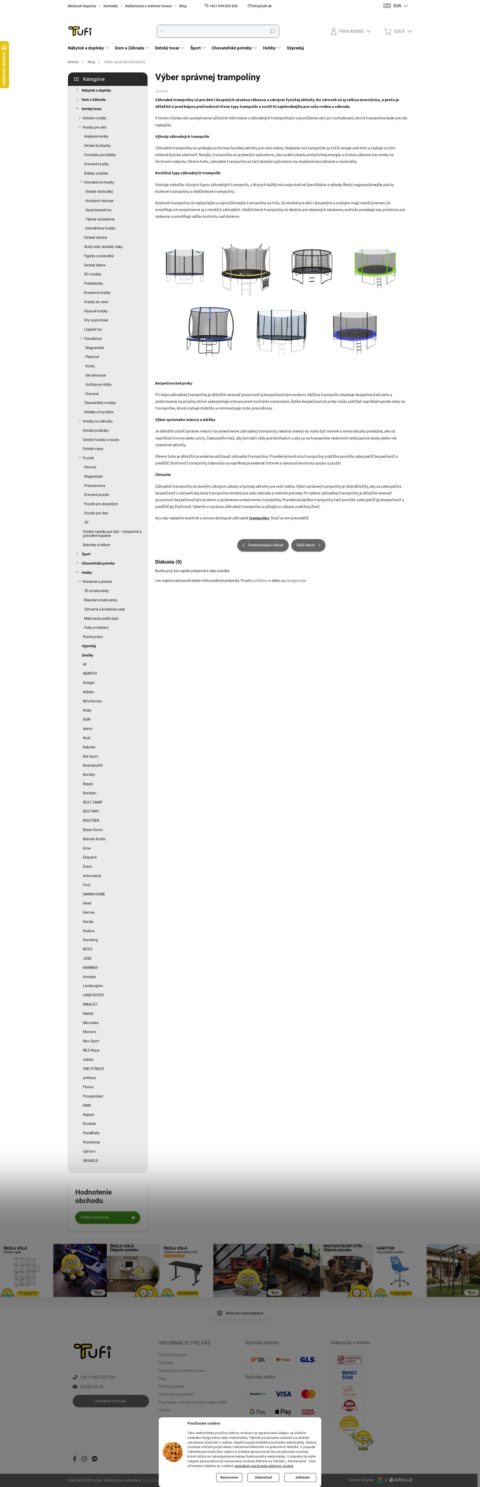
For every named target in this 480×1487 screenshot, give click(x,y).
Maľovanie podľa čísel (101, 619)
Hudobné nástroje (100, 201)
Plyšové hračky (96, 311)
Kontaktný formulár (111, 1401)
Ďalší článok (305, 545)
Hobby (87, 573)
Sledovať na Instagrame (245, 1313)
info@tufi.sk (92, 1386)
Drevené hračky (96, 164)
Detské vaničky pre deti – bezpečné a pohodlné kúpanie (112, 534)
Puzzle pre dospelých (101, 504)
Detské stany (93, 449)
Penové (90, 467)
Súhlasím (303, 1477)
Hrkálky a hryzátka (98, 412)
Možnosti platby (171, 1386)
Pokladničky (93, 283)
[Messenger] (95, 1459)
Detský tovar (92, 109)
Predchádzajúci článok (266, 545)
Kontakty (111, 6)
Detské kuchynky (97, 146)
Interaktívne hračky (99, 182)
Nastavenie (229, 1477)
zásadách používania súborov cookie (264, 1466)
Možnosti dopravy (82, 6)
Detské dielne (95, 265)
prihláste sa (262, 581)
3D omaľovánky (96, 591)
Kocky (90, 366)
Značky (87, 655)
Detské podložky (96, 430)
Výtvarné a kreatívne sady (104, 609)
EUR (397, 5)
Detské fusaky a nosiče (101, 440)
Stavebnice (93, 339)
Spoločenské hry (99, 210)
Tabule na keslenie (100, 219)
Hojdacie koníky (96, 136)
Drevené (92, 394)
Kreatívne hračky (97, 293)
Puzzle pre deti (96, 513)
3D (86, 522)
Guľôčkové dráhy (99, 385)
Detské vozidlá (94, 118)
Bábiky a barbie (96, 173)
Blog (182, 6)
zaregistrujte (296, 581)
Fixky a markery (96, 628)
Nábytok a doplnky (96, 90)
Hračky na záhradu (97, 421)
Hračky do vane (96, 302)
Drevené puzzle (96, 495)
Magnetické (95, 348)
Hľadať (272, 31)
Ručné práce (93, 637)
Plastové (92, 357)
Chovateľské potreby (98, 563)
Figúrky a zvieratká (99, 256)
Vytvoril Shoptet (361, 1480)
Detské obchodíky (99, 192)
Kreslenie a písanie (97, 582)
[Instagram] (84, 1459)
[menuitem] (89, 47)
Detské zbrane (95, 237)
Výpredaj (89, 646)
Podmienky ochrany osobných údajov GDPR (193, 1402)
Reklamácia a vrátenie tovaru (148, 6)
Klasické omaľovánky (100, 600)
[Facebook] (74, 1459)
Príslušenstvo (95, 486)
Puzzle (88, 458)
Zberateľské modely (100, 403)
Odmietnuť (263, 1477)
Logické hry (93, 329)
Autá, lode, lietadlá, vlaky (103, 247)
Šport (86, 554)
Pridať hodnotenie (94, 1217)
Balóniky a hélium (96, 545)
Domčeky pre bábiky (100, 155)
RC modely (92, 274)
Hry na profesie (96, 320)
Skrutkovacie (96, 375)
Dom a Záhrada (94, 100)
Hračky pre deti (94, 127)
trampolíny (259, 518)
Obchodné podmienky (176, 1394)
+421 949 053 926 (97, 1377)
